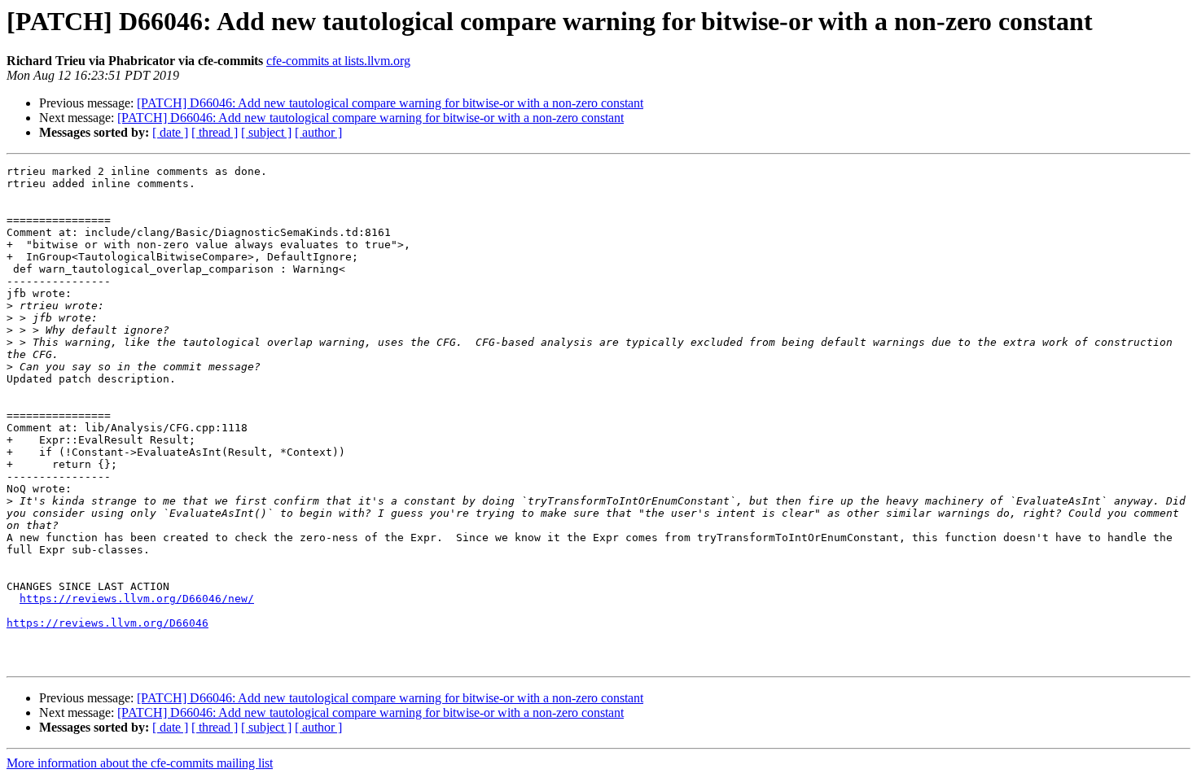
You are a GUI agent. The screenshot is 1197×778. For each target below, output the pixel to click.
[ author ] (318, 132)
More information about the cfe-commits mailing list (140, 763)
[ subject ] (266, 132)
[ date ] (170, 132)
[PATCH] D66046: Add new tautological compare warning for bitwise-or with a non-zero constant (390, 103)
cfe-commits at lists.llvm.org (338, 61)
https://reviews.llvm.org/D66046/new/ (137, 598)
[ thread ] (214, 132)
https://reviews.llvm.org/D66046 (107, 623)
